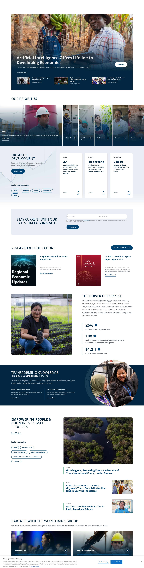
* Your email (71, 216)
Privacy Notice (86, 220)
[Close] (141, 562)
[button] (74, 138)
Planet (36, 190)
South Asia (16, 461)
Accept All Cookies (116, 562)
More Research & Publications (122, 248)
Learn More (5, 138)
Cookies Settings (103, 562)
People (15, 190)
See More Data (18, 171)
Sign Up (73, 227)
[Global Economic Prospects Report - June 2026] (88, 270)
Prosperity (25, 190)
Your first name (103, 216)
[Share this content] (78, 193)
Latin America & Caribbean (38, 452)
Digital (15, 195)
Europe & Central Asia (19, 452)
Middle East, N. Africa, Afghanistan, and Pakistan (27, 457)
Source (65, 192)
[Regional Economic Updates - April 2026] (23, 270)
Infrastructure (47, 190)
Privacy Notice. (35, 566)
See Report (121, 64)
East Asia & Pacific (27, 447)
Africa (15, 447)
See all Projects (16, 433)
